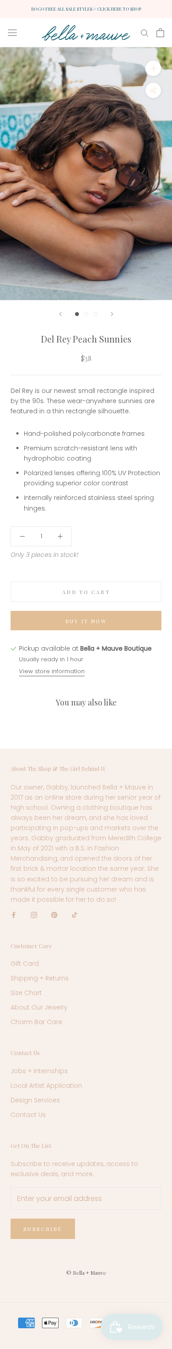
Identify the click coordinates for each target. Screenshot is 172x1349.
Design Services (35, 1100)
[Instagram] (34, 915)
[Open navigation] (12, 32)
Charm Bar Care (36, 1021)
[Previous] (60, 314)
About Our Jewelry (39, 1007)
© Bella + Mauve (86, 1272)
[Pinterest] (54, 915)
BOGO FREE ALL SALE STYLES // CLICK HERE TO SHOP (86, 9)
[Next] (112, 314)
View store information (52, 671)
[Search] (145, 32)
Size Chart (26, 992)
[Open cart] (160, 32)
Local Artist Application (46, 1085)
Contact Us (28, 1114)
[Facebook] (14, 915)
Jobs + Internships (39, 1071)
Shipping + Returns (40, 978)
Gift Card (25, 963)
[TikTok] (74, 915)
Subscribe (42, 1228)
